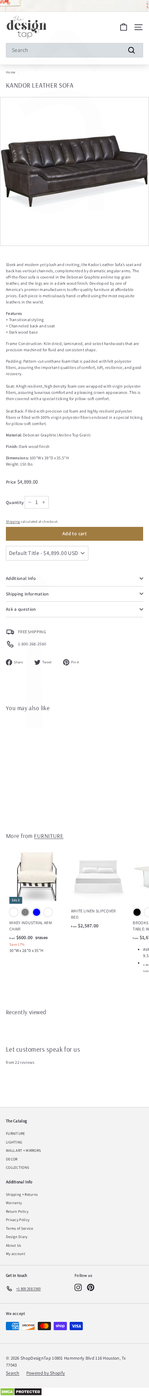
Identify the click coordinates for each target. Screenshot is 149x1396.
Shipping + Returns (22, 1194)
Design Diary (17, 1236)
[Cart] (123, 27)
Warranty (14, 1202)
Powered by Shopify (45, 1373)
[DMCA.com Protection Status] (74, 1392)
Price (11, 482)
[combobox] (74, 50)
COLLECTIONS (17, 1167)
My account (15, 1253)
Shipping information (27, 594)
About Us (13, 1245)
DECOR (12, 1159)
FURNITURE (48, 835)
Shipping (13, 521)
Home (10, 72)
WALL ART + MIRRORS (23, 1150)
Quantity (15, 502)
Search (12, 1373)
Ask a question (21, 609)
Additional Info (21, 578)
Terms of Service (19, 1228)
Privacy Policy (17, 1219)
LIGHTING (14, 1142)
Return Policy (17, 1211)
